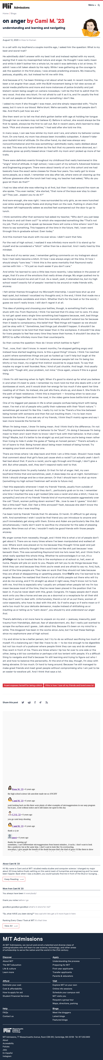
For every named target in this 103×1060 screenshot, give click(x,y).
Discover (7, 957)
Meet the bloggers (62, 1012)
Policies (6, 1047)
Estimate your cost (12, 985)
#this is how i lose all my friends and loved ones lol (69, 685)
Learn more (8, 972)
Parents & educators (63, 976)
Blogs (13, 13)
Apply (56, 957)
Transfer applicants (62, 972)
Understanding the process (66, 961)
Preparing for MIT (61, 965)
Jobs (5, 1050)
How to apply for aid (13, 992)
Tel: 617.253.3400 (82, 1037)
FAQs (5, 1012)
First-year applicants (63, 968)
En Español (8, 1053)
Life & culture (9, 968)
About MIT (8, 961)
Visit (55, 981)
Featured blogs (60, 1020)
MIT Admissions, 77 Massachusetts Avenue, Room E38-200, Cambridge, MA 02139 (38, 1037)
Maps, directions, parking (65, 1003)
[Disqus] (51, 748)
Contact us (8, 1016)
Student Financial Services (16, 996)
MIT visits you (59, 996)
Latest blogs (59, 1016)
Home (6, 13)
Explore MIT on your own (65, 985)
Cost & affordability (12, 988)
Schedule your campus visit (66, 992)
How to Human (28, 40)
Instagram (7, 1056)
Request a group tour (63, 1000)
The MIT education (12, 965)
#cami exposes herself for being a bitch (23, 685)
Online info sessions (62, 988)
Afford (6, 981)
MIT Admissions (23, 939)
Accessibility (8, 1043)
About (5, 1040)
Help (5, 1008)
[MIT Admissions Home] (16, 5)
